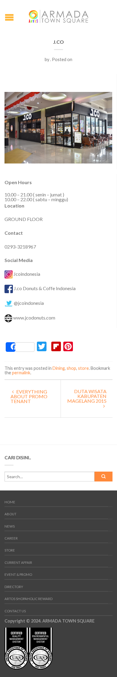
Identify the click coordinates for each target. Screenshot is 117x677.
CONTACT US (15, 611)
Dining (58, 368)
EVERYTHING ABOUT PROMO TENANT (28, 396)
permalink (21, 372)
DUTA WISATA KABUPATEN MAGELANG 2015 (86, 396)
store (83, 368)
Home (9, 502)
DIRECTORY (13, 587)
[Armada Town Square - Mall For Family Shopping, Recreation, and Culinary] (58, 15)
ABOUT (10, 514)
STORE (9, 550)
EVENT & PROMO (18, 574)
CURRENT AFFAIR (18, 562)
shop (71, 368)
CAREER (11, 538)
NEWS (9, 526)
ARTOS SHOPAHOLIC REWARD (28, 599)
